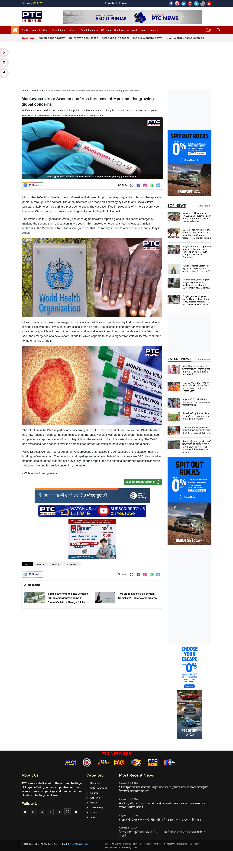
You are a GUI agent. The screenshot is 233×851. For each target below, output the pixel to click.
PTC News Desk (42, 115)
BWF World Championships (185, 37)
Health (94, 792)
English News (28, 30)
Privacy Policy (110, 847)
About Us (116, 844)
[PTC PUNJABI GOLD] (119, 762)
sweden (41, 564)
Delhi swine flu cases (83, 37)
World (93, 812)
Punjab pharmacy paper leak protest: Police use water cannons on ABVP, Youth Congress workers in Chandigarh (196, 251)
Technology (96, 807)
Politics (43, 30)
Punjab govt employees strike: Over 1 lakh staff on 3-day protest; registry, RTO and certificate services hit (196, 300)
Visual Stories (59, 30)
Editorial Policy (130, 844)
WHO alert (71, 564)
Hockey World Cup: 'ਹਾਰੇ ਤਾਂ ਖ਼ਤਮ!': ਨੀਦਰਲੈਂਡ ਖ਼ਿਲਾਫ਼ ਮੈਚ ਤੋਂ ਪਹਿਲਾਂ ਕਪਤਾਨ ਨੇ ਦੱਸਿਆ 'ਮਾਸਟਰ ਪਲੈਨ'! (195, 387)
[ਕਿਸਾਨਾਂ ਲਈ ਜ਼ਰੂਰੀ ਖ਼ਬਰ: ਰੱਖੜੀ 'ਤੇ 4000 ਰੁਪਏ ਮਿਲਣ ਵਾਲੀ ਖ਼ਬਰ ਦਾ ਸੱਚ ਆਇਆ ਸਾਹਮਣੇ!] (174, 416)
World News (138, 30)
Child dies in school (115, 37)
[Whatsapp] (152, 185)
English (109, 3)
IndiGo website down (147, 37)
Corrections (145, 844)
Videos (73, 30)
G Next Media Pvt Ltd (78, 844)
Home (25, 90)
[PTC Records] (86, 762)
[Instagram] (145, 185)
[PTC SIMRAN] (152, 762)
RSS (136, 847)
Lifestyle (95, 797)
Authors (158, 844)
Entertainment (88, 30)
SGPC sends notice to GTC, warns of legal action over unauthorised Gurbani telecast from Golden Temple (196, 233)
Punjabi (123, 3)
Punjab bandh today (51, 37)
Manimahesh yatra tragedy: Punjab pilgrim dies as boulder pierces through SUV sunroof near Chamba (196, 283)
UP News (106, 30)
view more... (204, 206)
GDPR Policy (125, 847)
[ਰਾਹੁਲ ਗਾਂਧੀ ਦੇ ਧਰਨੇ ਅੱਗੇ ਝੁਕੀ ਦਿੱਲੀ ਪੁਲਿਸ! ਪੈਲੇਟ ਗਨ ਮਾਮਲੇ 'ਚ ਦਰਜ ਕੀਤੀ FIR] (174, 402)
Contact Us (169, 844)
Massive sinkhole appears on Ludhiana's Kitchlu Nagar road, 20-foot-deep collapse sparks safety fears (196, 217)
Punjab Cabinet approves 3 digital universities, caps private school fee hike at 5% (196, 268)
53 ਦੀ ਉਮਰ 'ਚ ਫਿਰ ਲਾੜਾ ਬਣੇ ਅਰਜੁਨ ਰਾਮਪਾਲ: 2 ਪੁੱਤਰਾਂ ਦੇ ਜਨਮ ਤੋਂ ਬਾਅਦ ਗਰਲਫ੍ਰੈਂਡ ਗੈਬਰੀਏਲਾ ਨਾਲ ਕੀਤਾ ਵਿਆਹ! (196, 370)
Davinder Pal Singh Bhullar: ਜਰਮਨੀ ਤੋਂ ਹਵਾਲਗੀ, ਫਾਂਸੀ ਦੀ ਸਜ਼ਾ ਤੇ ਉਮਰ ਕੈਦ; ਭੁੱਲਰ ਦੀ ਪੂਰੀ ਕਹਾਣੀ (196, 430)
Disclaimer (182, 844)
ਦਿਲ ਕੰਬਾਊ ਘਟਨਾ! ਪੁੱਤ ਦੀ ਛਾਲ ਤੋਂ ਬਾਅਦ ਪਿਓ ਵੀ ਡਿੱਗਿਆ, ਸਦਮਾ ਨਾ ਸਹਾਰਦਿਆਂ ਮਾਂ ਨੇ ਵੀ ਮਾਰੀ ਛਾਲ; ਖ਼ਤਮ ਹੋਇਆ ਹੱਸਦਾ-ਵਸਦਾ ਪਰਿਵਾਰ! (196, 446)
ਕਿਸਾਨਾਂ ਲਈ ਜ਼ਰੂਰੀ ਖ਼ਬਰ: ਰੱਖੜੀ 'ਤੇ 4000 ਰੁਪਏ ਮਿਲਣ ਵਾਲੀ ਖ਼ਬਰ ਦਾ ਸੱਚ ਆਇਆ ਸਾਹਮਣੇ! (196, 416)
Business (95, 783)
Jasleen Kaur (67, 115)
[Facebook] (138, 185)
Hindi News (120, 30)
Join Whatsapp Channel (140, 482)
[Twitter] (131, 186)
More (153, 30)
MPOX (55, 564)
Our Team (194, 844)
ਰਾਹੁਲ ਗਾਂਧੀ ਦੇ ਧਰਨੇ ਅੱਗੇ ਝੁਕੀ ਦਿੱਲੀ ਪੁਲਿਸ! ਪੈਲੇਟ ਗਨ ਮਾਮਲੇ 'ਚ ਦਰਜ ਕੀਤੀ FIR (196, 402)
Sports (94, 817)
